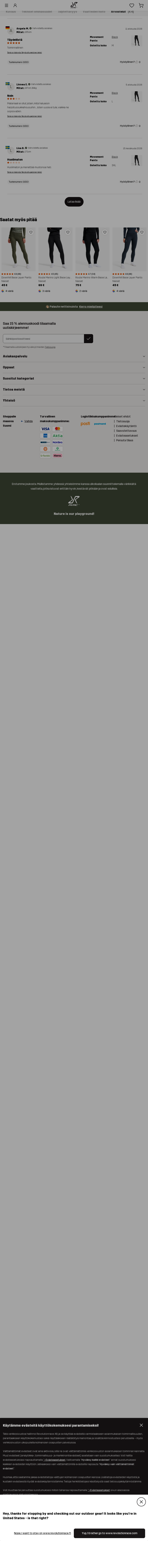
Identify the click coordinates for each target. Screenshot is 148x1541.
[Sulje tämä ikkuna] (141, 1502)
